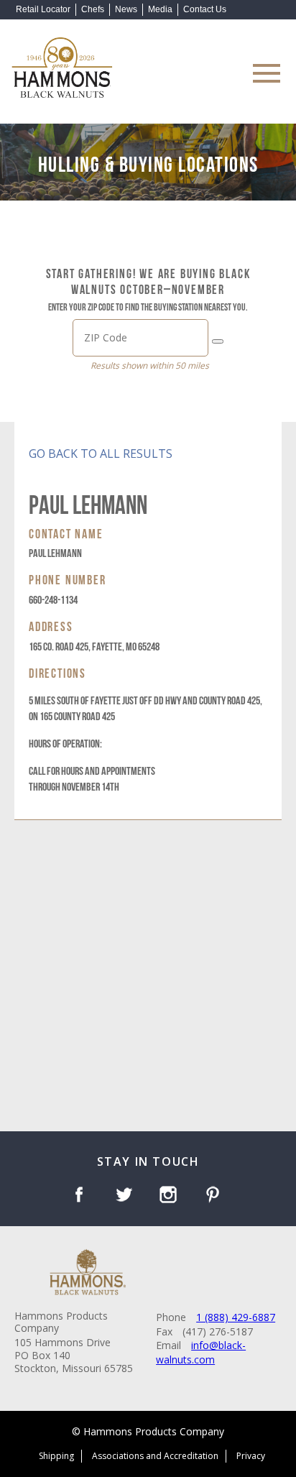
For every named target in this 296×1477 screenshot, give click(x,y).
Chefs (92, 9)
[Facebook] (81, 1196)
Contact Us (204, 9)
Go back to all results (100, 453)
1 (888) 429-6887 (235, 1317)
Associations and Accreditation (155, 1456)
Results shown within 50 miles (150, 365)
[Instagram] (170, 1196)
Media (160, 9)
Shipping (56, 1456)
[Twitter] (126, 1196)
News (126, 9)
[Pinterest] (215, 1196)
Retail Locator (43, 9)
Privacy (250, 1456)
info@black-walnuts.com (201, 1352)
